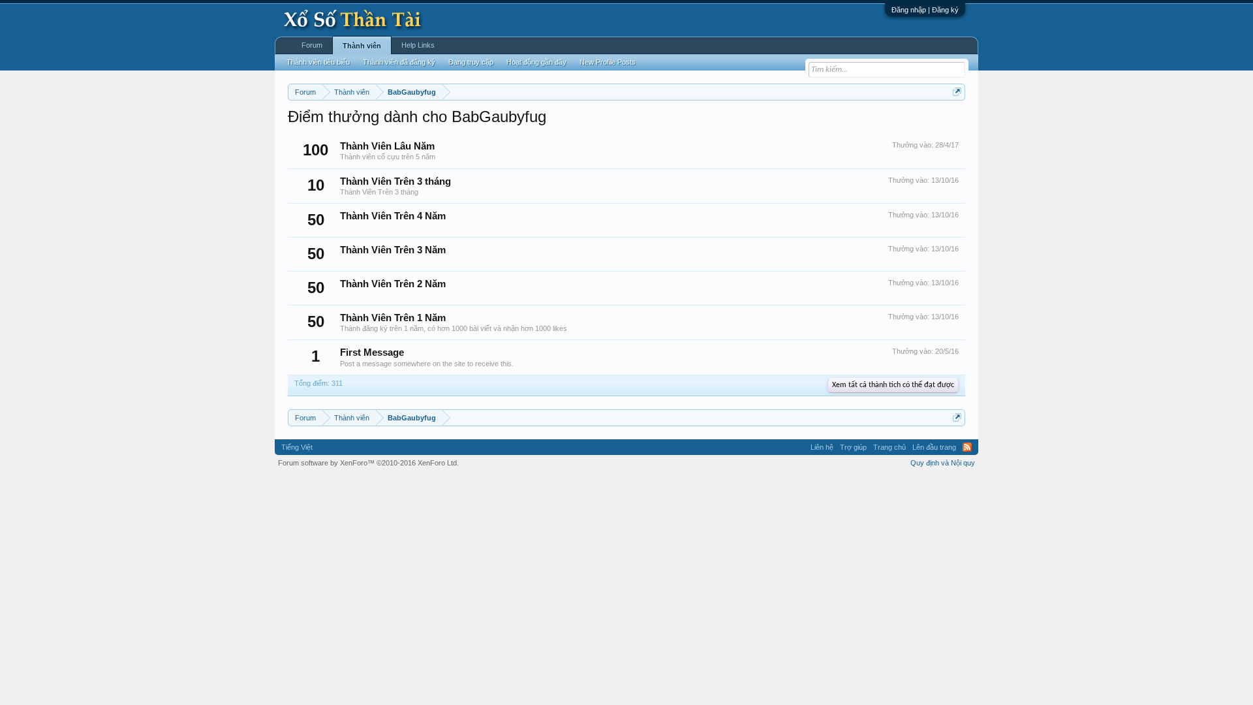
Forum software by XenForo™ (368, 463)
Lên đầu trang (934, 447)
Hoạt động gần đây (536, 62)
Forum (312, 45)
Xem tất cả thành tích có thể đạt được (893, 385)
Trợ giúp (853, 447)
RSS (967, 447)
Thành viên (362, 46)
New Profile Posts (608, 62)
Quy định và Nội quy (942, 463)
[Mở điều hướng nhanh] (957, 91)
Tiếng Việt (297, 447)
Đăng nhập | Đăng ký (925, 10)
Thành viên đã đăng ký (399, 62)
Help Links (418, 45)
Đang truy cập (470, 62)
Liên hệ (822, 447)
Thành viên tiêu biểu (318, 62)
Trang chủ (889, 447)
